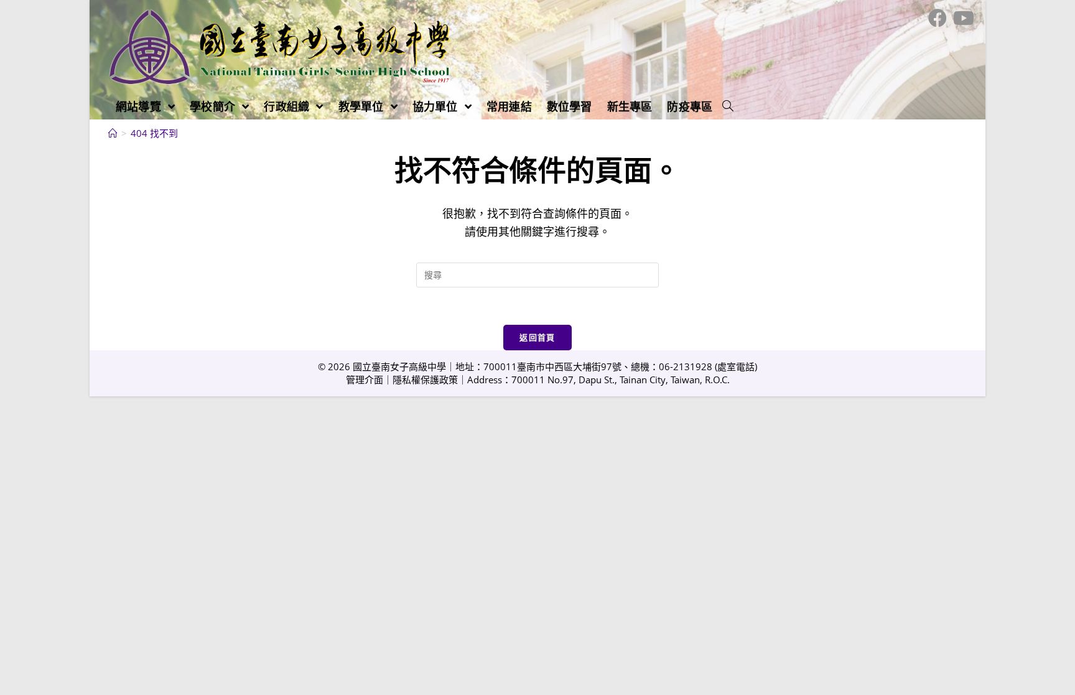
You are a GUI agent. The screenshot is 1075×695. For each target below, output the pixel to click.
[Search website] (728, 106)
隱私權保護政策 (425, 379)
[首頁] (113, 133)
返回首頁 (537, 337)
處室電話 (736, 366)
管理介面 (364, 379)
